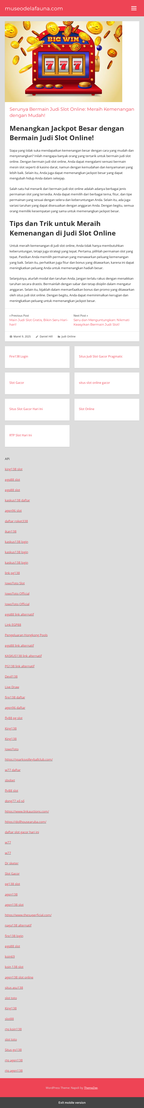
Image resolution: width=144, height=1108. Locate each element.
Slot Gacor (16, 383)
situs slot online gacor (94, 383)
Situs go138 (13, 1050)
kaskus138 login (16, 542)
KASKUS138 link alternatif (23, 656)
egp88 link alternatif (19, 614)
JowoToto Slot (15, 583)
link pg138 (12, 573)
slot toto (11, 998)
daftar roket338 (16, 521)
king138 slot (13, 469)
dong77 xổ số (14, 801)
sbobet (10, 780)
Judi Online (69, 336)
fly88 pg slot (13, 718)
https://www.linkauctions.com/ (27, 811)
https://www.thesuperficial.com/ (28, 915)
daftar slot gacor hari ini (22, 832)
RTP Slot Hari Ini (20, 435)
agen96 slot (13, 510)
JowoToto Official (17, 593)
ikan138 (10, 531)
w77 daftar (13, 770)
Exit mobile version (72, 1102)
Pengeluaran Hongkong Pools (26, 635)
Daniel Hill (46, 336)
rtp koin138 (13, 1029)
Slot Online (86, 409)
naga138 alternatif (18, 925)
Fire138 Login (18, 356)
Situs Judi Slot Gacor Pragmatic (101, 356)
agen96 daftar (15, 707)
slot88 (9, 1019)
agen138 (11, 894)
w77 (8, 842)
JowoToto (12, 749)
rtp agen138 (14, 1060)
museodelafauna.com (34, 8)
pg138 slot (12, 884)
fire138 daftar (15, 697)
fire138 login (14, 936)
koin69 (10, 956)
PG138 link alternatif (19, 666)
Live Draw (12, 687)
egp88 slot (12, 479)
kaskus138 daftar (17, 500)
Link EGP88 (13, 624)
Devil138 (11, 676)
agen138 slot (14, 905)
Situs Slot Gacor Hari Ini (26, 409)
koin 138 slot (14, 967)
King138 (11, 728)
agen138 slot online (19, 977)
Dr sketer (12, 863)
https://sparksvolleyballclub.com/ (29, 759)
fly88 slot (11, 790)
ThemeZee (91, 1088)
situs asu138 (14, 987)
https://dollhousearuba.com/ (25, 822)
